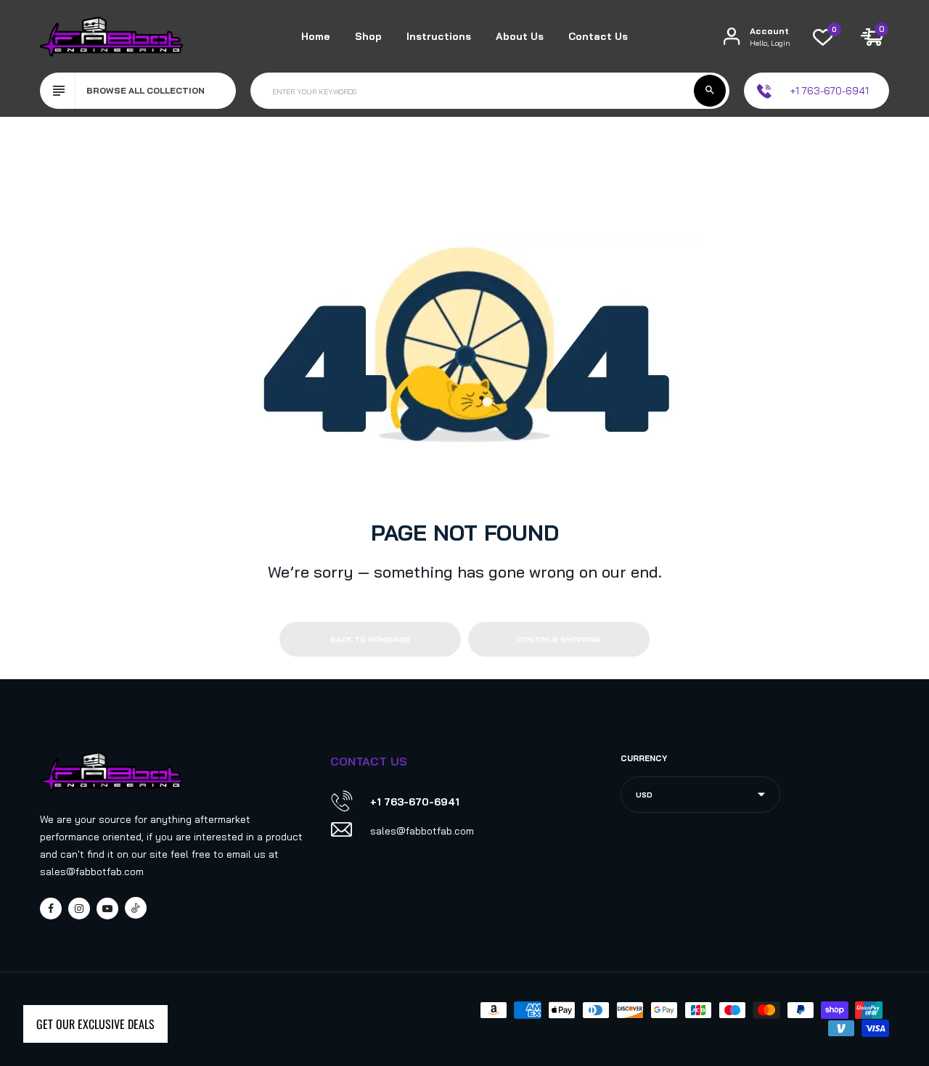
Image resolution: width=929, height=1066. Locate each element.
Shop (368, 36)
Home (315, 36)
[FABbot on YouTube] (107, 908)
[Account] (732, 37)
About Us (520, 36)
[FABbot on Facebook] (51, 908)
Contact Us (598, 36)
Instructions (438, 36)
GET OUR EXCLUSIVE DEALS (95, 1024)
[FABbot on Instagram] (79, 908)
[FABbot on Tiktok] (136, 908)
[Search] (710, 91)
